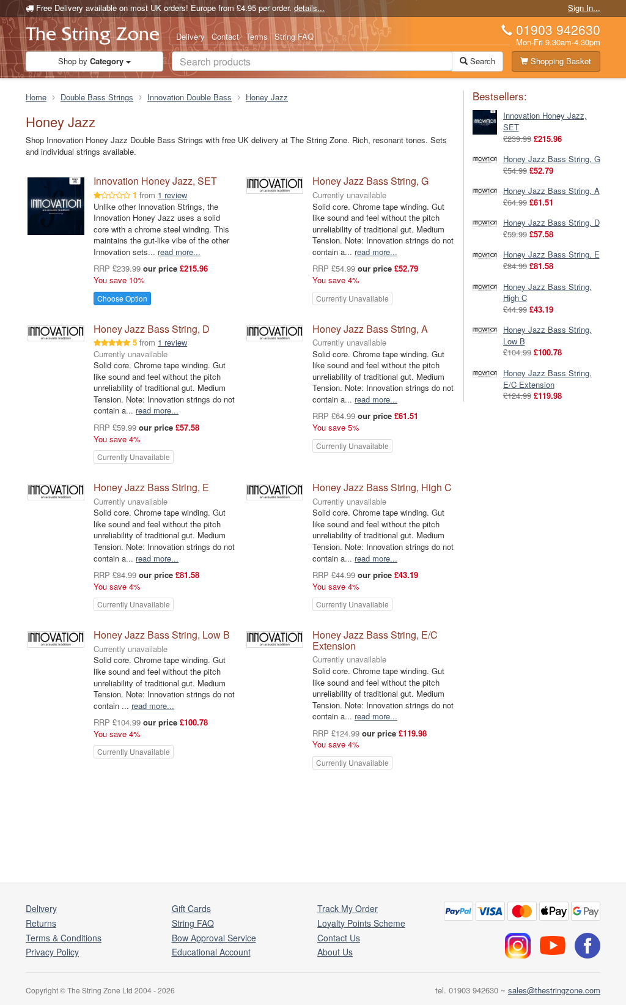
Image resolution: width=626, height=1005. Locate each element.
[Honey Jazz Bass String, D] (485, 222)
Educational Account (211, 952)
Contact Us (338, 938)
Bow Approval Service (214, 938)
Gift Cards (191, 908)
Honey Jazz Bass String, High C (382, 487)
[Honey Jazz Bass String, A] (485, 190)
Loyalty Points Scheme (361, 923)
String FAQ (294, 36)
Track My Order (347, 908)
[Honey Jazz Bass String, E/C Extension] (485, 373)
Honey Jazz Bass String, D (152, 329)
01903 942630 (558, 29)
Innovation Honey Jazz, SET (155, 181)
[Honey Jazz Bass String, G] (485, 159)
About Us (335, 952)
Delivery (190, 36)
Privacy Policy (52, 952)
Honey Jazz (267, 97)
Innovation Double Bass (189, 97)
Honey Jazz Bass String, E (151, 487)
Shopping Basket (559, 61)
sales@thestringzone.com (554, 990)
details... (309, 7)
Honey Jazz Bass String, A (370, 329)
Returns (41, 923)
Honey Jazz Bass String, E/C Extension (375, 640)
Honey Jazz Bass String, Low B (162, 635)
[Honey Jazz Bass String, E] (485, 254)
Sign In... (584, 7)
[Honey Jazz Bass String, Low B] (485, 329)
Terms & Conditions (63, 938)
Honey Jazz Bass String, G (370, 181)
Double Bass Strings (97, 97)
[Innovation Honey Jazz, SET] (485, 121)
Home (36, 97)
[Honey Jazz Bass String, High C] (485, 286)
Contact (225, 36)
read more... (179, 252)
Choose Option (122, 298)
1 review (172, 195)
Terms (257, 36)
